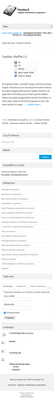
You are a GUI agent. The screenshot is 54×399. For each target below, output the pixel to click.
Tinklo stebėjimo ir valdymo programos (17, 264)
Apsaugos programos (10, 189)
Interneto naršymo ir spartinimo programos (19, 222)
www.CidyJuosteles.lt (12, 33)
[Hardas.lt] (27, 18)
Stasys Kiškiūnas (27, 397)
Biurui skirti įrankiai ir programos (14, 199)
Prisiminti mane (13, 312)
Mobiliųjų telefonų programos (13, 241)
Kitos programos (8, 231)
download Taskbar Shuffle (21, 123)
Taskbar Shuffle (40, 123)
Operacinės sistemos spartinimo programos (19, 254)
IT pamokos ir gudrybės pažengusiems (17, 227)
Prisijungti (8, 286)
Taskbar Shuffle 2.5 (14, 56)
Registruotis (22, 286)
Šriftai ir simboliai (8, 259)
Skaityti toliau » (34, 104)
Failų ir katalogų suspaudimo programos (18, 208)
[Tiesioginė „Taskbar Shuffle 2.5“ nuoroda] (27, 78)
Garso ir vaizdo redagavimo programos (17, 217)
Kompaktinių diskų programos (13, 236)
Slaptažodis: (9, 304)
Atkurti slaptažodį (38, 286)
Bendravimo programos (11, 194)
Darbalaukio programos (18, 120)
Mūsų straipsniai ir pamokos (13, 250)
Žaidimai (4, 268)
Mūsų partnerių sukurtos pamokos (15, 245)
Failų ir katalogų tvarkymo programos (16, 213)
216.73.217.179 (7, 142)
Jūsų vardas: (9, 296)
